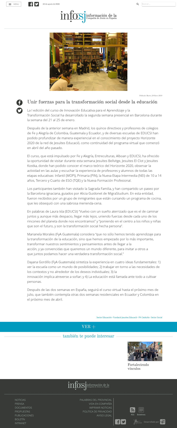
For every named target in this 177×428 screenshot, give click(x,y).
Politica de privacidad (97, 412)
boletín (20, 419)
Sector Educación (104, 318)
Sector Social (156, 318)
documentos (23, 408)
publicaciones (24, 415)
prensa (19, 404)
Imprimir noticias (100, 408)
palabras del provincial (96, 400)
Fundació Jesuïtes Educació (125, 318)
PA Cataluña (144, 318)
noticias (20, 400)
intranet (20, 423)
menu (13, 4)
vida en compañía (100, 404)
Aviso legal (104, 415)
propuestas (22, 412)
